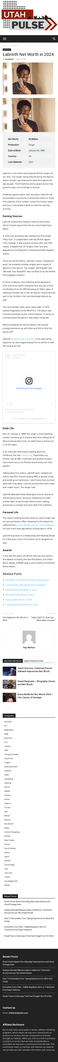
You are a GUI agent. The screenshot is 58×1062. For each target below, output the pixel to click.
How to (7, 803)
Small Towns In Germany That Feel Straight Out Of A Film (29, 936)
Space (7, 852)
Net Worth (14, 45)
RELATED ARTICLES (12, 661)
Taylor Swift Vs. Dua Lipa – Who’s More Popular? (43, 619)
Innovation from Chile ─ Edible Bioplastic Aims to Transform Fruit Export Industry (25, 928)
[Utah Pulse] (29, 17)
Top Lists (8, 873)
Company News (11, 754)
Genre (7, 787)
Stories (7, 860)
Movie (7, 815)
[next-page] (8, 707)
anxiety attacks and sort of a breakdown (35, 525)
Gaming (7, 783)
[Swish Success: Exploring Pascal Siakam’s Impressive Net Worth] (9, 671)
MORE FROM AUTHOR (33, 661)
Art (5, 725)
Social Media (10, 848)
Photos (7, 836)
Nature (7, 819)
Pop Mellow (9, 59)
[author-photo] (29, 644)
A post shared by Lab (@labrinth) (29, 419)
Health (7, 791)
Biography (8, 729)
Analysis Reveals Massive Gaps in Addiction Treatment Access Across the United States (28, 911)
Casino (7, 746)
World (7, 885)
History (7, 795)
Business (8, 738)
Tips (6, 868)
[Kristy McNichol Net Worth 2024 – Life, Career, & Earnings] (9, 697)
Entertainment (10, 766)
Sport (6, 856)
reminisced (26, 455)
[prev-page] (4, 707)
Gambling (8, 779)
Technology (9, 864)
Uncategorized (10, 881)
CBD (6, 750)
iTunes (7, 807)
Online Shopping (12, 832)
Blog (6, 734)
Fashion (7, 770)
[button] (4, 39)
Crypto (7, 762)
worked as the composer (23, 339)
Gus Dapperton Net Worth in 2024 (15, 619)
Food (6, 774)
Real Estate (9, 840)
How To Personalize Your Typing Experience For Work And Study (29, 919)
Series (7, 844)
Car (5, 742)
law (5, 811)
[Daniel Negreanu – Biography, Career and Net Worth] (9, 684)
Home (5, 45)
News (6, 828)
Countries (8, 758)
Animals (8, 721)
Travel (7, 877)
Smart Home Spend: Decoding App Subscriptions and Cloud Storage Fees (27, 902)
